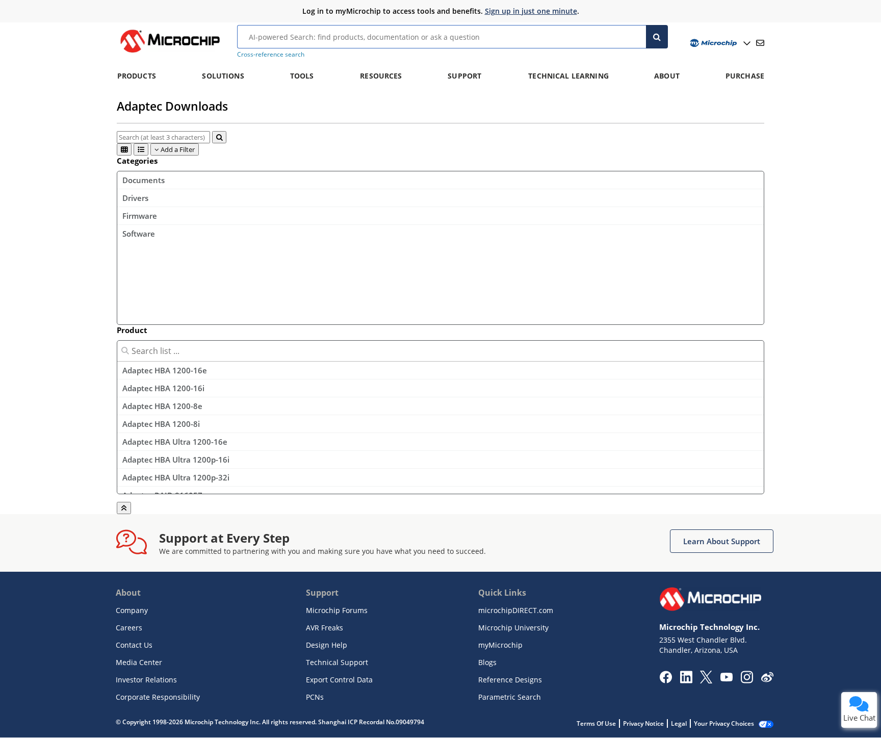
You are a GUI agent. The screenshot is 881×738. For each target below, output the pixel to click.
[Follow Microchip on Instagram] (746, 680)
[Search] (657, 36)
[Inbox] (760, 42)
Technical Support (337, 662)
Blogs (487, 662)
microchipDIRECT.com (515, 610)
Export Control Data (339, 679)
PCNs (315, 697)
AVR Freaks (324, 627)
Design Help (326, 645)
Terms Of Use (596, 723)
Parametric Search (509, 697)
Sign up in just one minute (531, 11)
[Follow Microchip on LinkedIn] (686, 680)
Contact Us (134, 645)
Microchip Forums (337, 610)
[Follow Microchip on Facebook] (665, 680)
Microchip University (513, 627)
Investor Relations (146, 679)
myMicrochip (500, 645)
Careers (129, 627)
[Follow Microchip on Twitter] (706, 680)
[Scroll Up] (124, 508)
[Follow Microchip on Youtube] (726, 678)
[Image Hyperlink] (170, 52)
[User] (719, 43)
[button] (721, 541)
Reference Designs (510, 679)
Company (132, 610)
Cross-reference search (270, 54)
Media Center (139, 662)
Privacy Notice (643, 723)
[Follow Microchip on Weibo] (767, 679)
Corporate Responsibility (158, 697)
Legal (679, 723)
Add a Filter (177, 149)
